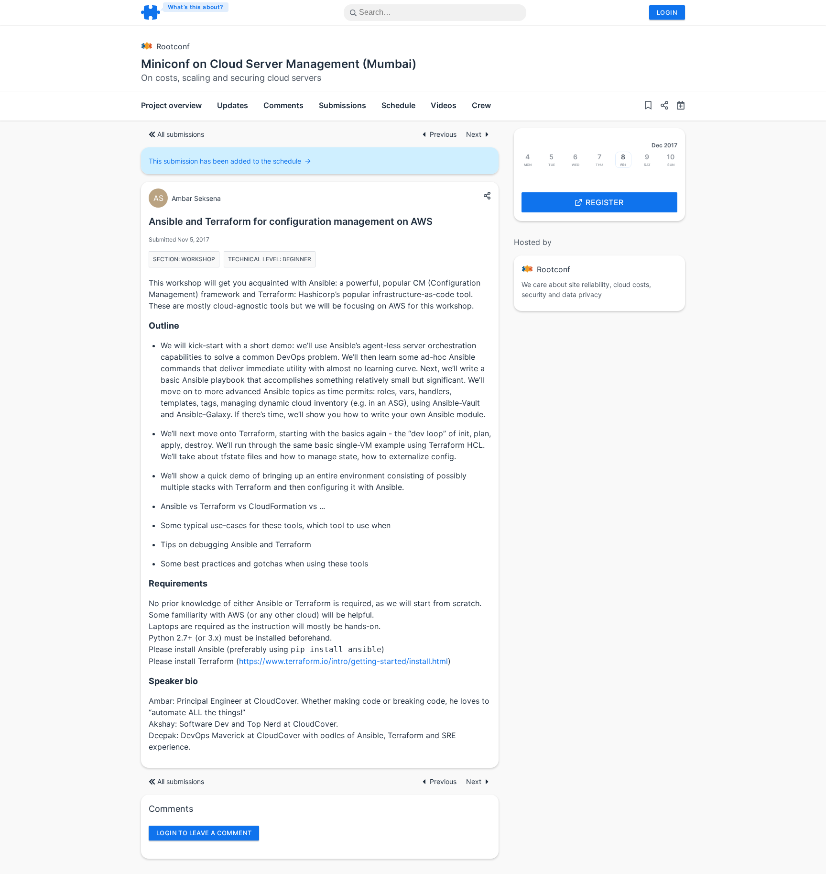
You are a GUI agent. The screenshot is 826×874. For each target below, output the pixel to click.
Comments (283, 105)
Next (473, 134)
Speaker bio (173, 681)
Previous (444, 134)
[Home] (185, 12)
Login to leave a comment (203, 833)
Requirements (178, 583)
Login (667, 12)
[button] (660, 106)
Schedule (398, 105)
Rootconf (173, 46)
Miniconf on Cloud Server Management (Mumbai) (278, 64)
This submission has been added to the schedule (225, 161)
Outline (164, 326)
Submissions (342, 105)
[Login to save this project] (648, 106)
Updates (232, 105)
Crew (481, 105)
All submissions (180, 134)
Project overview (171, 105)
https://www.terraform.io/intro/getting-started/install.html (343, 661)
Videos (443, 105)
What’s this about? (196, 7)
